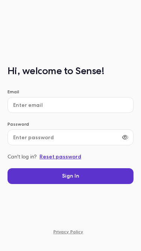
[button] (70, 176)
